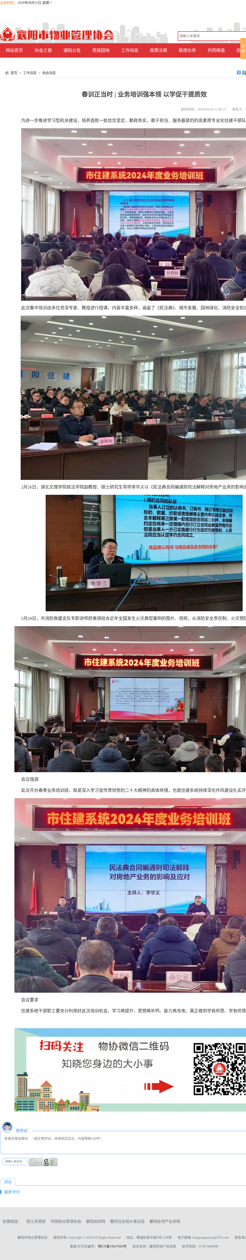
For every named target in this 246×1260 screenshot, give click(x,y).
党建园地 (101, 50)
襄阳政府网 (95, 1221)
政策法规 (158, 50)
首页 (14, 73)
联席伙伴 (187, 50)
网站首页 (14, 50)
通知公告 (72, 50)
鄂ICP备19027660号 (112, 1246)
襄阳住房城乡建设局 (127, 1221)
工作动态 (129, 50)
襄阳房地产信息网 (164, 1221)
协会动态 (49, 73)
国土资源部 (36, 1221)
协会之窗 (43, 50)
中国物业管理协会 (65, 1221)
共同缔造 (216, 50)
